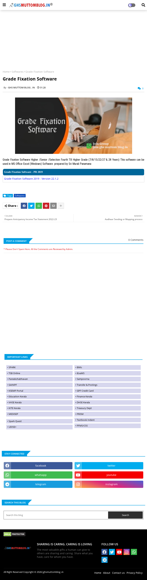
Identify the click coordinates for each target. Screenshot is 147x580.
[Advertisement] (73, 38)
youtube (111, 475)
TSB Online (14, 373)
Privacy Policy (135, 572)
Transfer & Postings (87, 384)
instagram (111, 484)
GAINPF (13, 384)
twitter (111, 465)
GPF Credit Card (85, 390)
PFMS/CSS (82, 425)
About (106, 572)
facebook (40, 465)
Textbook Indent (86, 419)
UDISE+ (12, 426)
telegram (40, 484)
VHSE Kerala (15, 402)
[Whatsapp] (38, 206)
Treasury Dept (84, 408)
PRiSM (80, 414)
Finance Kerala (84, 396)
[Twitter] (31, 206)
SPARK (12, 367)
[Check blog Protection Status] (14, 535)
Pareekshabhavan (18, 379)
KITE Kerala (14, 408)
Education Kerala (18, 396)
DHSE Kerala (83, 402)
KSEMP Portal (16, 390)
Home (6, 71)
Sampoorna (83, 379)
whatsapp (41, 475)
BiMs (79, 367)
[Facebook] (24, 206)
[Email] (53, 206)
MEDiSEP (13, 414)
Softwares (17, 71)
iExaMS (80, 373)
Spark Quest (15, 421)
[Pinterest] (46, 206)
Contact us (118, 572)
